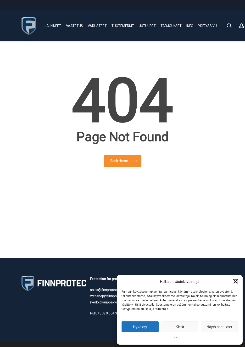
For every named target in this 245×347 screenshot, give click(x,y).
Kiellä (180, 327)
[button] (235, 281)
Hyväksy (140, 327)
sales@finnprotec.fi (104, 290)
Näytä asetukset (219, 327)
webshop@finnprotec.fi (107, 296)
